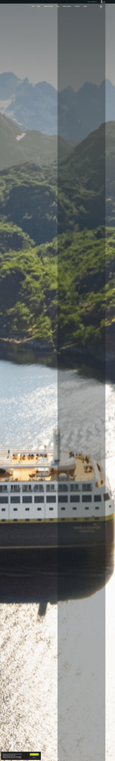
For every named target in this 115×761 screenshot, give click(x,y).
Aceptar (34, 754)
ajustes (19, 757)
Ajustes (34, 757)
